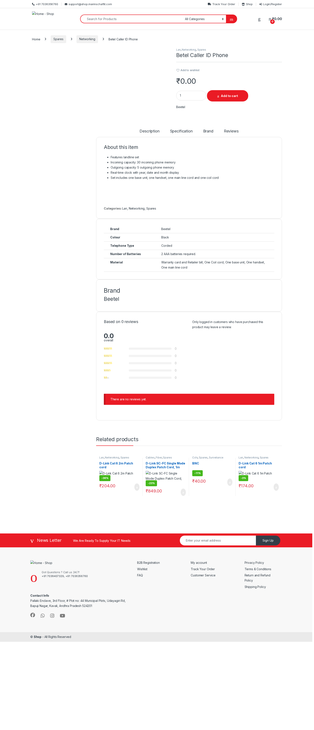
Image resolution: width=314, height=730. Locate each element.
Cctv (195, 457)
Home (36, 39)
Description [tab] (149, 131)
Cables (150, 457)
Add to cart (229, 96)
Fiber (159, 457)
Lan (178, 49)
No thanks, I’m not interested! (83, 724)
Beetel (180, 107)
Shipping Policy (255, 587)
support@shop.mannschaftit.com (90, 4)
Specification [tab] (181, 131)
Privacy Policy (254, 562)
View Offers (21, 688)
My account (199, 562)
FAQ (140, 575)
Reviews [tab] (231, 131)
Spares (58, 39)
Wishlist (142, 569)
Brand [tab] (208, 131)
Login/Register (272, 4)
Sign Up (268, 540)
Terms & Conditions (258, 569)
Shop (249, 4)
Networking (87, 39)
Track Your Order (223, 4)
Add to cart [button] (136, 487)
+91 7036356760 (47, 4)
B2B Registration (148, 562)
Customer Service (203, 575)
